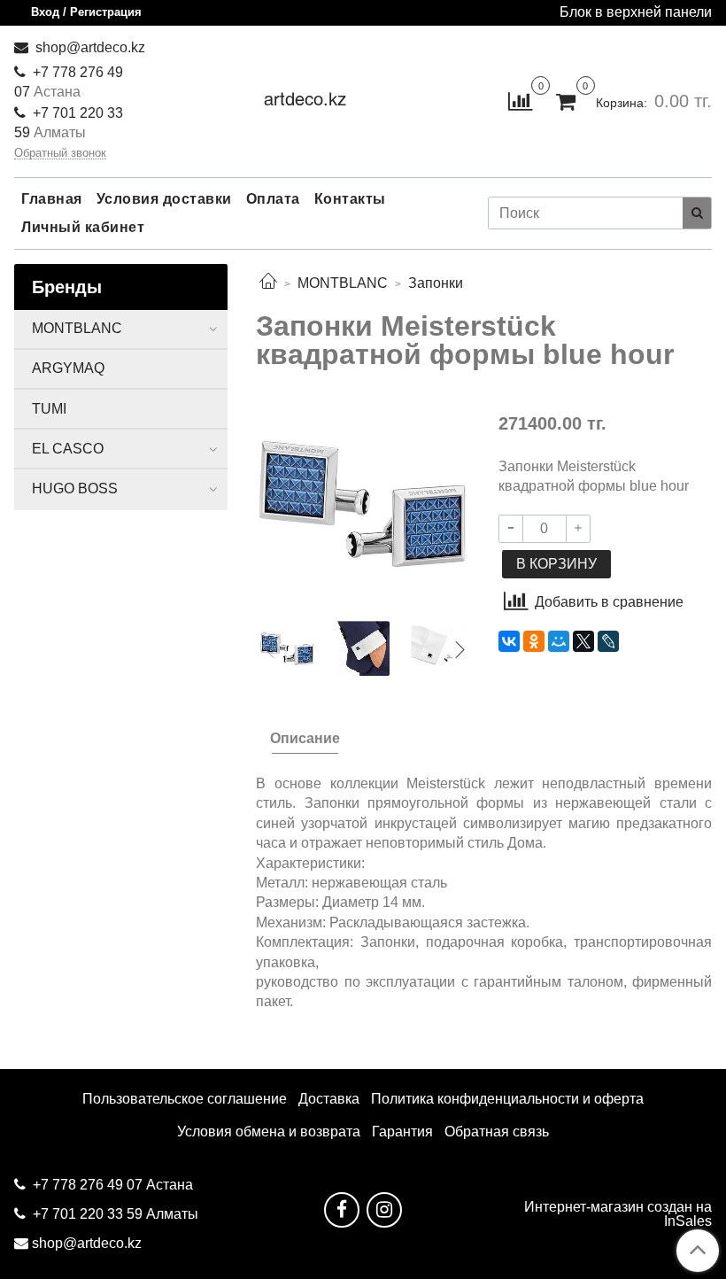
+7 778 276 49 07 (89, 1184)
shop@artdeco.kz (88, 47)
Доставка (328, 1098)
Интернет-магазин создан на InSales (618, 1214)
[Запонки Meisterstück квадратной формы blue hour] (362, 502)
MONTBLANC (342, 283)
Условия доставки (164, 198)
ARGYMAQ (68, 368)
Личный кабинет (82, 227)
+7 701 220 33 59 (88, 1213)
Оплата (273, 198)
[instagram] (384, 1210)
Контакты (350, 198)
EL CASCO (68, 448)
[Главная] (268, 283)
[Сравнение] (520, 100)
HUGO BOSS (75, 488)
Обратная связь (496, 1131)
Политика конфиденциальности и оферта (507, 1098)
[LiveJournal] (608, 641)
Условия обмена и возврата (268, 1131)
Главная (51, 198)
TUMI (49, 408)
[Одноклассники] (533, 641)
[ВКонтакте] (509, 641)
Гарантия (402, 1131)
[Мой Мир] (558, 641)
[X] (583, 641)
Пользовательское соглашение (184, 1098)
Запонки (435, 283)
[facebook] (341, 1210)
